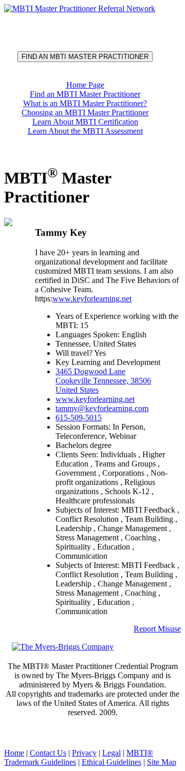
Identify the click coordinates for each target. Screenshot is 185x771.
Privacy (84, 752)
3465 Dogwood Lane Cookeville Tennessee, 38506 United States (103, 380)
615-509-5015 (78, 417)
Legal (111, 752)
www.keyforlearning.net (92, 298)
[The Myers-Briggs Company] (64, 646)
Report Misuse (157, 628)
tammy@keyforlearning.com (102, 408)
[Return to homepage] (79, 8)
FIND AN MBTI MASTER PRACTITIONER (85, 56)
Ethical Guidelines (111, 762)
